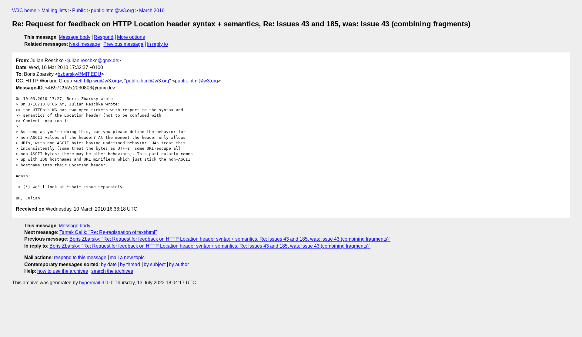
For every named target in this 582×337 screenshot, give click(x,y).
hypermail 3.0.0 (95, 282)
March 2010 (152, 10)
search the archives (112, 271)
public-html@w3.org (112, 10)
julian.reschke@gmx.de (93, 60)
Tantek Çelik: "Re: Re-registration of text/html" (108, 232)
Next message (84, 44)
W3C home (24, 10)
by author (179, 264)
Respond (103, 37)
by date (109, 264)
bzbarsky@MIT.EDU (79, 74)
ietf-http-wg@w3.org (97, 80)
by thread (130, 264)
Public (79, 10)
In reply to (157, 44)
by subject (155, 264)
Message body (74, 37)
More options (131, 37)
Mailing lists (54, 10)
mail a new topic (127, 257)
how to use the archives (62, 271)
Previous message (123, 44)
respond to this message (80, 257)
